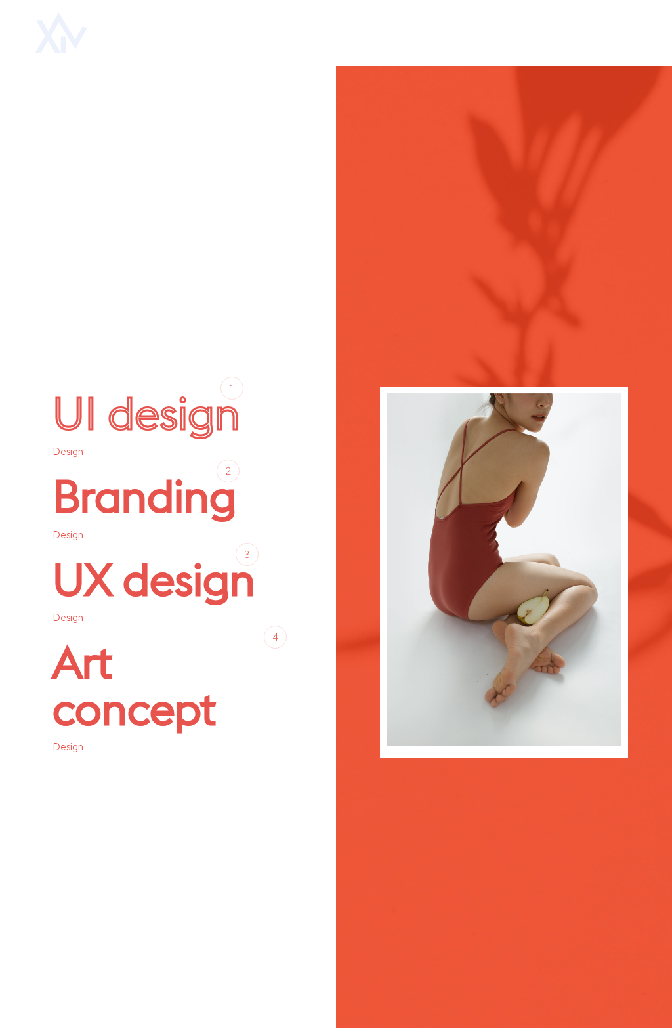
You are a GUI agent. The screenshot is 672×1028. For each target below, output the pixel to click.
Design (67, 451)
